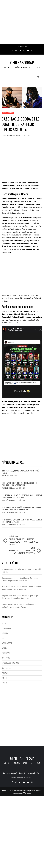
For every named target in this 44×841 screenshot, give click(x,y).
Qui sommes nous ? (10, 773)
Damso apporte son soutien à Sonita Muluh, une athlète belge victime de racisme (19, 484)
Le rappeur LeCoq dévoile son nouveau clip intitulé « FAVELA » (20, 471)
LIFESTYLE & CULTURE (10, 663)
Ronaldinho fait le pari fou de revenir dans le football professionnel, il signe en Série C (22, 496)
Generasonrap (22, 62)
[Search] (38, 76)
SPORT (4, 683)
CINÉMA (5, 633)
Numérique (6, 668)
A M (5, 476)
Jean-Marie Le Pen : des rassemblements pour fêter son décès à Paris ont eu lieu (21, 298)
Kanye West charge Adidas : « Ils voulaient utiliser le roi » (22, 550)
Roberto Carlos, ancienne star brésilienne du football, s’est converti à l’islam (22, 520)
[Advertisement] (22, 22)
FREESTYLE (6, 653)
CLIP (3, 638)
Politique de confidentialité (21, 778)
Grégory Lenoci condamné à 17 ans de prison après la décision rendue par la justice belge (21, 508)
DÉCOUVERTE (7, 643)
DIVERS (10, 113)
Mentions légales (33, 773)
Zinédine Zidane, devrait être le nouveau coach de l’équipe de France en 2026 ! (23, 540)
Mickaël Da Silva (10, 135)
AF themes (27, 793)
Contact (22, 773)
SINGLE (4, 678)
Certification (6, 628)
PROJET (5, 673)
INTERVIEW (6, 658)
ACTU (4, 113)
